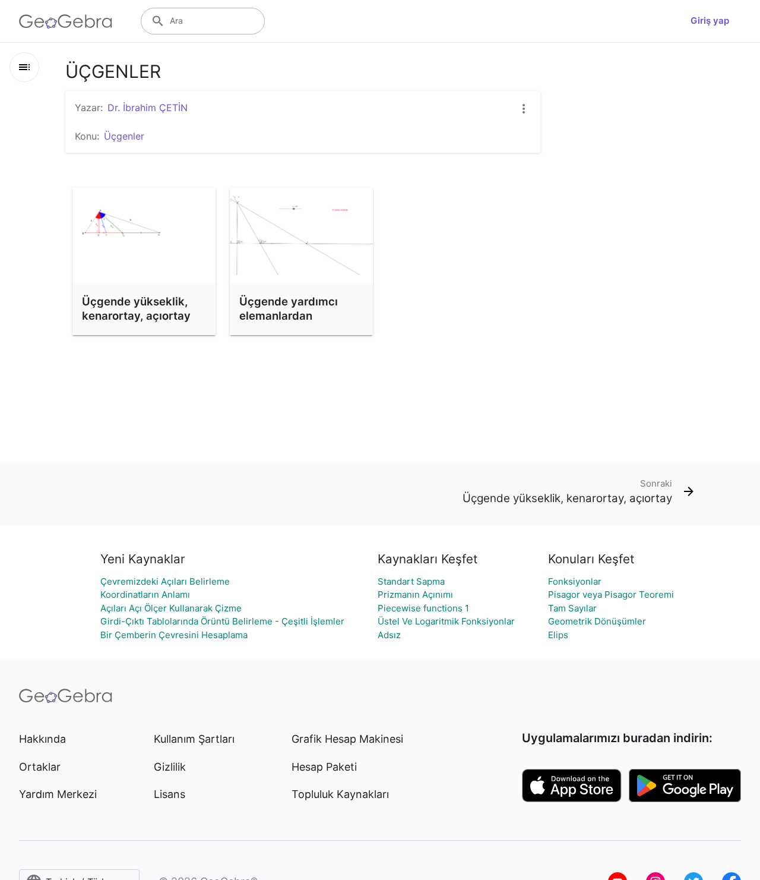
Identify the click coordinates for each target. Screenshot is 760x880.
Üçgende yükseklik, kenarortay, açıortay (136, 308)
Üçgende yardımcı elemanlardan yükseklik (288, 315)
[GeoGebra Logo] (65, 21)
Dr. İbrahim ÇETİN (147, 107)
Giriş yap (710, 20)
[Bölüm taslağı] (24, 67)
